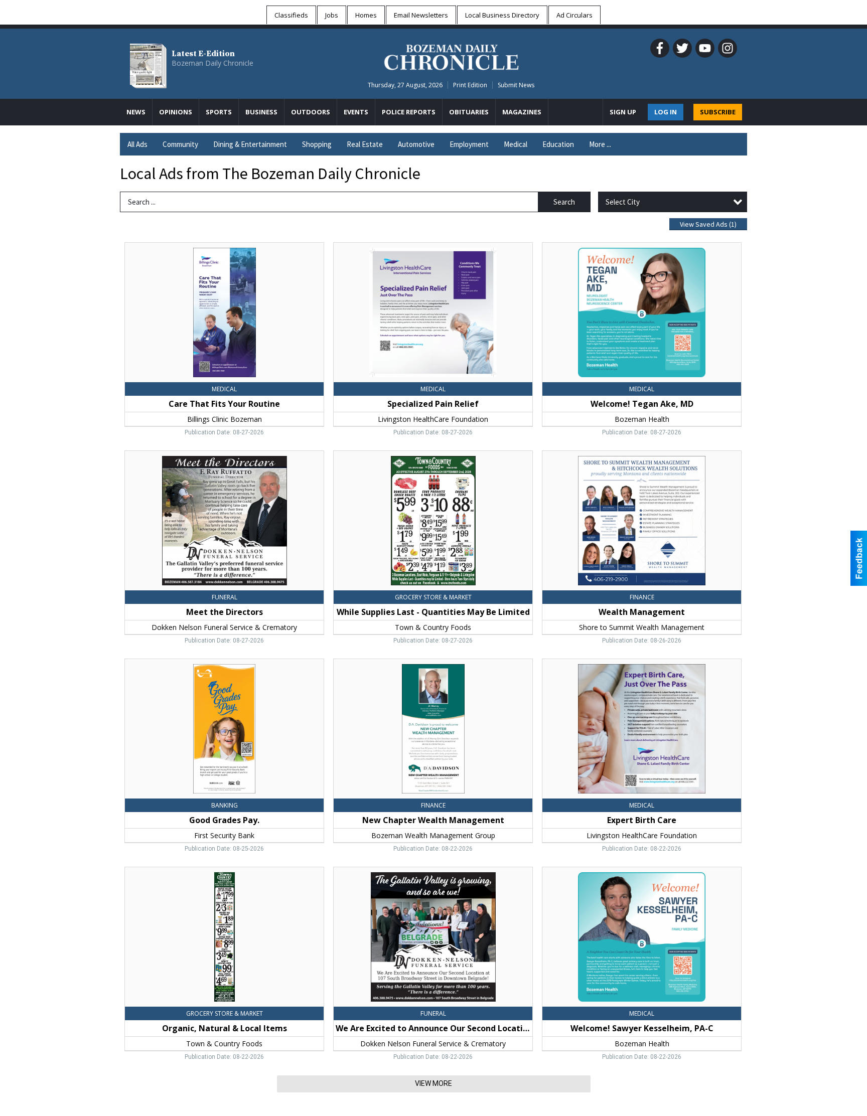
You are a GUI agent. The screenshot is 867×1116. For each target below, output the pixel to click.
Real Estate (365, 144)
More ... (600, 144)
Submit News (516, 85)
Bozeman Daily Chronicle (212, 63)
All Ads (137, 144)
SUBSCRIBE (718, 111)
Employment (469, 144)
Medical (515, 144)
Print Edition (470, 85)
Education (558, 144)
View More (433, 1083)
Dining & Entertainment (250, 144)
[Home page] (451, 55)
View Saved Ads (708, 224)
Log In (665, 111)
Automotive (416, 144)
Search (564, 202)
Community (180, 144)
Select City (623, 202)
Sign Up (623, 111)
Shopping (317, 144)
